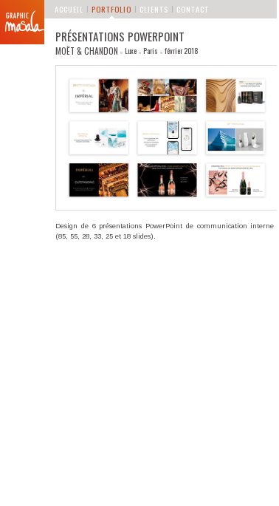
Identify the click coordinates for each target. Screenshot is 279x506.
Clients (154, 9)
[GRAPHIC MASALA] (22, 22)
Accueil (69, 9)
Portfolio (111, 9)
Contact (192, 9)
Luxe (131, 51)
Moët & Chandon (86, 50)
